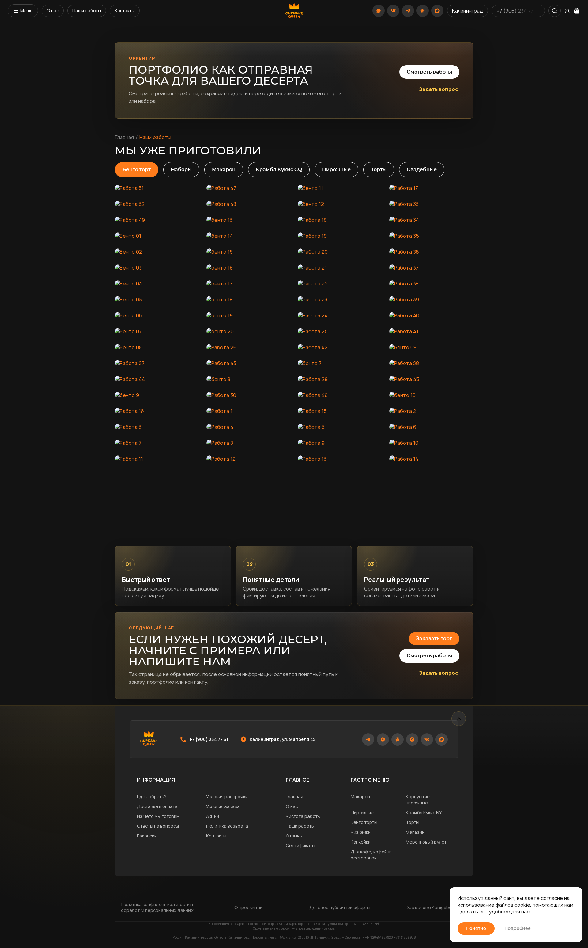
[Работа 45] (431, 379)
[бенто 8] (248, 379)
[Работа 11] (157, 458)
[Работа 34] (431, 220)
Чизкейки (361, 832)
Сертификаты (300, 845)
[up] (458, 718)
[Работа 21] (340, 267)
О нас (53, 10)
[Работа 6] (431, 427)
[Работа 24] (340, 315)
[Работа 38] (431, 283)
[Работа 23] (340, 299)
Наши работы (86, 10)
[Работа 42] (340, 347)
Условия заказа (223, 806)
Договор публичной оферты (339, 907)
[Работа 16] (157, 411)
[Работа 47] (248, 188)
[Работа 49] (157, 220)
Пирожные (362, 812)
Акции (212, 816)
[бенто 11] (340, 188)
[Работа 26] (248, 347)
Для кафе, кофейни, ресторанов (372, 855)
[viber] (423, 11)
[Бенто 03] (157, 267)
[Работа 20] (340, 251)
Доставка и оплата (157, 806)
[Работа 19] (340, 235)
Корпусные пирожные (418, 800)
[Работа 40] (431, 315)
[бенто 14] (248, 235)
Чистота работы (303, 816)
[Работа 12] (248, 458)
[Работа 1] (248, 411)
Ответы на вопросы (158, 826)
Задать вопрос (438, 89)
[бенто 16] (248, 267)
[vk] (393, 11)
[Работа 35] (431, 235)
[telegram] (368, 739)
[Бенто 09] (431, 347)
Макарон (360, 796)
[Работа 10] (431, 443)
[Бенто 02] (157, 251)
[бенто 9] (157, 395)
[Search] (554, 11)
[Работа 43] (248, 363)
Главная (124, 137)
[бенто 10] (431, 395)
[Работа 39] (431, 299)
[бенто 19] (248, 315)
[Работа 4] (248, 427)
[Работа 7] (157, 443)
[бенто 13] (248, 220)
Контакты (125, 10)
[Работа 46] (340, 395)
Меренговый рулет (426, 842)
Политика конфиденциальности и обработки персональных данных (157, 907)
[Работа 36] (431, 251)
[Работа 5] (340, 427)
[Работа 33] (431, 204)
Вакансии (147, 836)
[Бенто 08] (157, 347)
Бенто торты (364, 822)
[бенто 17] (248, 283)
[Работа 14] (431, 458)
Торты (412, 822)
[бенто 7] (340, 363)
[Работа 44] (157, 379)
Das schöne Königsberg (431, 907)
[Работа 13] (340, 458)
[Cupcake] (294, 10)
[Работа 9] (340, 443)
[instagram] (412, 739)
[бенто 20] (248, 331)
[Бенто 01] (157, 235)
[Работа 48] (248, 204)
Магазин (415, 832)
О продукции (248, 907)
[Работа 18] (340, 220)
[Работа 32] (157, 204)
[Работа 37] (431, 267)
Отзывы (294, 836)
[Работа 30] (248, 395)
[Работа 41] (431, 331)
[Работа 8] (248, 443)
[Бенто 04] (157, 283)
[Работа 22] (340, 283)
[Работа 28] (431, 363)
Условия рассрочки (227, 796)
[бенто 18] (248, 299)
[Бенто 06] (157, 315)
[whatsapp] (378, 11)
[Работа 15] (340, 411)
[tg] (408, 11)
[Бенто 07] (157, 331)
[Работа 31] (157, 188)
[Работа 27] (157, 363)
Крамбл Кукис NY (424, 812)
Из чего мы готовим (158, 816)
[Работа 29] (340, 379)
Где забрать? (152, 796)
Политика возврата (227, 826)
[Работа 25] (340, 331)
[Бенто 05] (157, 299)
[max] (437, 11)
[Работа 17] (431, 188)
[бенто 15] (248, 251)
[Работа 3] (157, 427)
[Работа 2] (431, 411)
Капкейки (361, 842)
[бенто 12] (340, 204)
